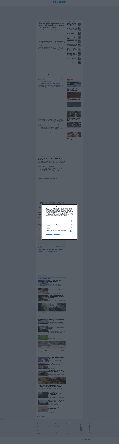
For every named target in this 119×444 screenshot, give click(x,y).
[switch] (71, 221)
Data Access (59, 237)
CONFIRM (53, 234)
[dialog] (59, 222)
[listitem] (59, 218)
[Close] (75, 206)
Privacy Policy (65, 237)
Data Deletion (54, 237)
